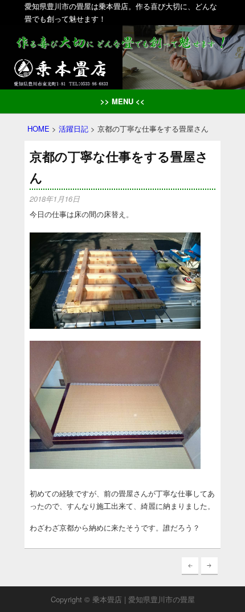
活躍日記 (73, 128)
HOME (38, 128)
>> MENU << (122, 101)
